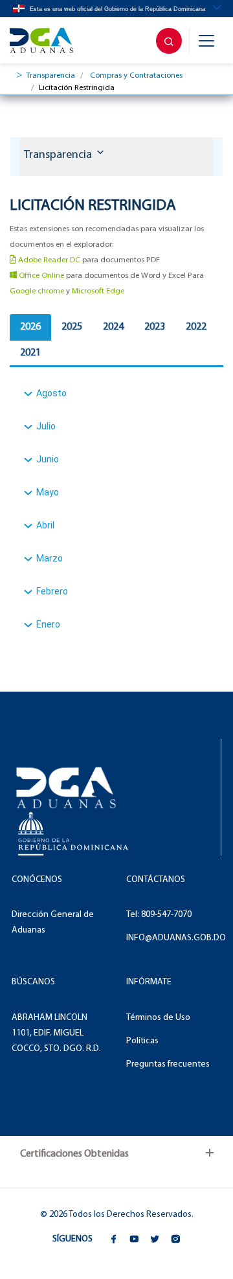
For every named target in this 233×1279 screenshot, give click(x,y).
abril (45, 525)
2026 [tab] (30, 327)
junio (47, 459)
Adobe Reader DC (48, 260)
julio (46, 426)
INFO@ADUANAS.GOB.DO (176, 938)
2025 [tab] (71, 327)
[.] (169, 41)
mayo (47, 492)
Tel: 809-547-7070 (159, 915)
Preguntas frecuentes (168, 1064)
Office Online (40, 275)
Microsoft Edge (98, 291)
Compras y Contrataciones (136, 75)
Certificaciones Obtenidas (74, 1154)
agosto (51, 393)
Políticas (142, 1041)
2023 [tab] (154, 327)
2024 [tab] (113, 327)
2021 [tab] (30, 353)
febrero (52, 591)
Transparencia (50, 75)
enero (48, 624)
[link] (48, 41)
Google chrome (37, 291)
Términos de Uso (158, 1018)
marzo (49, 558)
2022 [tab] (196, 327)
